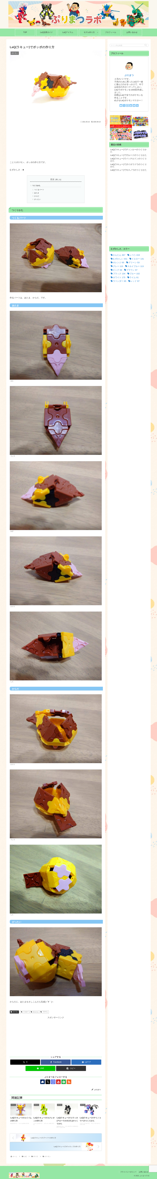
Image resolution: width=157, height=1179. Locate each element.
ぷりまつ (129, 75)
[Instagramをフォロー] (53, 1081)
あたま (36, 193)
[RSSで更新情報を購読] (69, 1081)
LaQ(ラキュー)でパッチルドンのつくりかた (128, 159)
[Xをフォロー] (48, 1081)
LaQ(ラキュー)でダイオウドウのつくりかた (128, 165)
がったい (37, 199)
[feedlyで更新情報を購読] (63, 1081)
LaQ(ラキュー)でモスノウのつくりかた (128, 170)
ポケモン (15, 1012)
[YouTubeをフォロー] (58, 1081)
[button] (71, 1068)
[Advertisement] (56, 141)
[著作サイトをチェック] (42, 1081)
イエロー (26, 1012)
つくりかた (36, 185)
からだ (36, 196)
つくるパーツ (39, 190)
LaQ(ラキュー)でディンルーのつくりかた (128, 150)
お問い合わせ (143, 1172)
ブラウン (45, 1012)
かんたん (35, 1012)
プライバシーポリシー (128, 1172)
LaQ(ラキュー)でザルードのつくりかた (128, 155)
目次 (52, 179)
